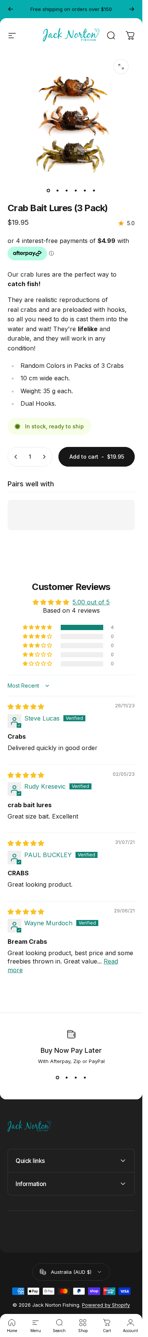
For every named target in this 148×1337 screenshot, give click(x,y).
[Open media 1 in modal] (121, 66)
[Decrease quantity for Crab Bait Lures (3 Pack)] (16, 456)
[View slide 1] (57, 1077)
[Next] (131, 9)
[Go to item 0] (48, 190)
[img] (26, 706)
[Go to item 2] (57, 190)
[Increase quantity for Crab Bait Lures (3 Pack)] (44, 456)
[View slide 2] (66, 1077)
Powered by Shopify (106, 1305)
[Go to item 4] (75, 190)
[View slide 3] (75, 1077)
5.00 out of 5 (91, 602)
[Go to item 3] (66, 190)
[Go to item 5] (85, 190)
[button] (38, 627)
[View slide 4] (85, 1077)
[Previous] (10, 9)
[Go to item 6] (94, 190)
